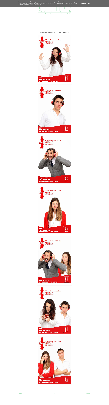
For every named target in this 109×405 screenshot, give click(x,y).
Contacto (50, 22)
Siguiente (88, 393)
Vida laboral (44, 22)
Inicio (34, 22)
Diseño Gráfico (61, 22)
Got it (89, 3)
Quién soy (39, 22)
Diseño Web (68, 22)
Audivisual (55, 22)
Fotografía (74, 22)
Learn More (83, 3)
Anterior (20, 393)
